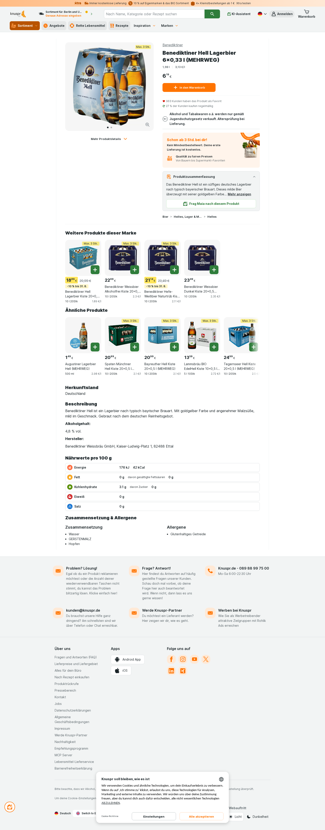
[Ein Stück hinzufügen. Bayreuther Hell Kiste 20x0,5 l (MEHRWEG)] (174, 347)
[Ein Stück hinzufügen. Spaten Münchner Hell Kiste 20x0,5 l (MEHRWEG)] (134, 347)
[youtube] (194, 659)
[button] (281, 13)
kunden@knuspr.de (83, 610)
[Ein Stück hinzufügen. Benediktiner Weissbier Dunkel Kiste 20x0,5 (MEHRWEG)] (214, 269)
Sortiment (25, 25)
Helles (212, 216)
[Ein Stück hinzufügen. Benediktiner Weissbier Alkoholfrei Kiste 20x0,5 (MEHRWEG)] (134, 269)
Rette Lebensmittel (90, 25)
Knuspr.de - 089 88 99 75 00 (243, 568)
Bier (165, 216)
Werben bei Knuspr (235, 610)
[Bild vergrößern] (147, 124)
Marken (167, 25)
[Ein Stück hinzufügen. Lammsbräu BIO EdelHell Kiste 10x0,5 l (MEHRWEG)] (214, 347)
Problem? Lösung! (81, 568)
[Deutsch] (262, 14)
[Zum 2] (111, 127)
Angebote (57, 25)
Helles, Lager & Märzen (188, 216)
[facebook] (171, 659)
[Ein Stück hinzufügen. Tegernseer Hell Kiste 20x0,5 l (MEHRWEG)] (253, 347)
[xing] (182, 670)
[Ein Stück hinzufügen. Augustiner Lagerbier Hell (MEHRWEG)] (95, 347)
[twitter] (205, 659)
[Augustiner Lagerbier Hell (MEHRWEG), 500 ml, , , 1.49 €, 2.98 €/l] (83, 335)
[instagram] (182, 659)
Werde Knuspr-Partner (162, 610)
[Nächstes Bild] (145, 86)
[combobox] (154, 14)
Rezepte (122, 25)
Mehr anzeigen (239, 194)
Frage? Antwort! (156, 568)
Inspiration (142, 25)
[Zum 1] (108, 127)
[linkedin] (171, 670)
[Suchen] (212, 14)
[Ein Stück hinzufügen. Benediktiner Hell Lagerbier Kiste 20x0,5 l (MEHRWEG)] (95, 269)
